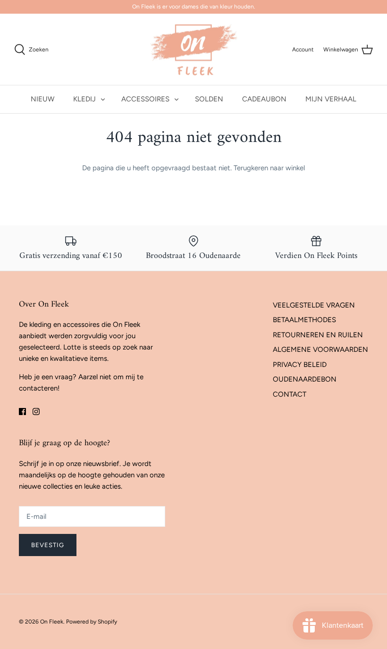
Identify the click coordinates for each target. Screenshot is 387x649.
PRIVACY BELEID (300, 364)
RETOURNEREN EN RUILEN (318, 335)
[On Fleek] (193, 49)
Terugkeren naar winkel (269, 168)
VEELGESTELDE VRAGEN (314, 305)
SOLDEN (209, 99)
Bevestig (47, 545)
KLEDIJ (84, 99)
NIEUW (42, 99)
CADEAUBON (264, 99)
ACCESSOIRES (145, 99)
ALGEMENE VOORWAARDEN (320, 349)
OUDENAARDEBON (305, 379)
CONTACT (289, 394)
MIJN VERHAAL (330, 99)
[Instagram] (36, 411)
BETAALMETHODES (304, 320)
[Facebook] (22, 411)
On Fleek (51, 621)
